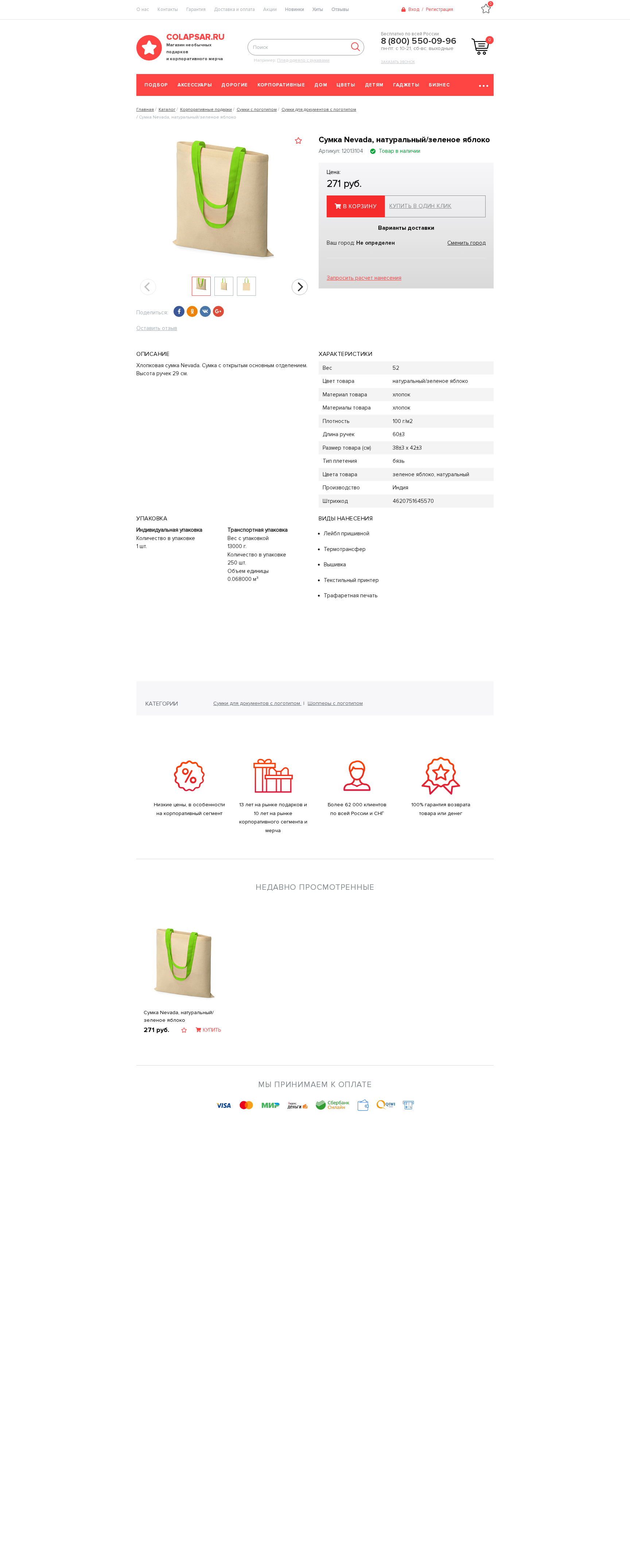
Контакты (168, 9)
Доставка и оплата (234, 9)
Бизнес (439, 85)
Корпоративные (281, 85)
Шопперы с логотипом (335, 703)
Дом (320, 85)
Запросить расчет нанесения (364, 278)
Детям (374, 85)
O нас (142, 9)
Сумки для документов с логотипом (257, 703)
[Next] (300, 287)
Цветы (346, 85)
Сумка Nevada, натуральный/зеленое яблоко (179, 1016)
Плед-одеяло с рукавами (303, 60)
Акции (270, 9)
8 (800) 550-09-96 (418, 41)
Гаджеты (406, 85)
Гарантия (196, 9)
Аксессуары (195, 85)
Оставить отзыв (156, 328)
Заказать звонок (398, 62)
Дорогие (234, 85)
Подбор (156, 85)
